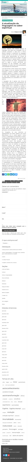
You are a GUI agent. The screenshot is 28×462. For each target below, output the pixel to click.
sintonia (22, 432)
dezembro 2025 (5, 313)
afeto (4, 382)
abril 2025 (4, 319)
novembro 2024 (5, 322)
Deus (12, 401)
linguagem (4, 182)
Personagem (13, 429)
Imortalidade (8, 419)
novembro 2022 (5, 340)
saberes (18, 182)
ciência (22, 395)
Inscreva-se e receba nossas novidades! (11, 452)
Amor (15, 382)
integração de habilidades (7, 422)
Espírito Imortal (15, 408)
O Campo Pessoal (6, 259)
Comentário (5, 192)
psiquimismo (9, 182)
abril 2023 (4, 334)
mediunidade (7, 426)
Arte (3, 385)
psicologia (20, 429)
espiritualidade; (15, 405)
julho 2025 (4, 316)
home (3, 17)
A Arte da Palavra (5, 269)
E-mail (4, 213)
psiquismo (14, 182)
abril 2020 (4, 360)
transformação (5, 435)
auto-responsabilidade (9, 385)
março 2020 (4, 363)
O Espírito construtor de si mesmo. (9, 262)
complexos (11, 399)
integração (20, 181)
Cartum (3, 256)
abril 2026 (4, 310)
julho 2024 (4, 325)
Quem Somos (6, 450)
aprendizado (21, 382)
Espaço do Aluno (5, 286)
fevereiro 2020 (5, 366)
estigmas (4, 412)
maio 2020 (4, 357)
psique (4, 432)
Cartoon (3, 272)
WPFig (25, 461)
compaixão (5, 399)
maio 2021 (4, 348)
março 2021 (4, 354)
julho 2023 (4, 331)
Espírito (12, 181)
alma (11, 382)
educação (20, 401)
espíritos (23, 408)
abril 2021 (4, 351)
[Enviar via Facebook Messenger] (16, 174)
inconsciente (18, 419)
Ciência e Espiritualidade (9, 17)
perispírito (5, 429)
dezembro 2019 (5, 372)
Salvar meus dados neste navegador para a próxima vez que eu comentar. (14, 227)
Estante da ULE (5, 289)
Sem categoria (5, 301)
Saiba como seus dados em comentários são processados (14, 233)
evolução (16, 181)
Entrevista (4, 283)
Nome (4, 207)
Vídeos (3, 304)
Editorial (3, 280)
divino (15, 401)
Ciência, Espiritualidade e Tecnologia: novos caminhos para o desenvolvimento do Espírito (13, 253)
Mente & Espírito (5, 292)
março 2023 (4, 337)
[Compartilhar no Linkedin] (11, 174)
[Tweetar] (6, 174)
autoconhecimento (11, 388)
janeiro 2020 (4, 369)
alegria (7, 382)
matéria (19, 422)
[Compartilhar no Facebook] (3, 174)
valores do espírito (18, 435)
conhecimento (7, 181)
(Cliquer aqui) (12, 441)
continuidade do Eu (6, 401)
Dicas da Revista (5, 278)
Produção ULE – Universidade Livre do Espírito (12, 458)
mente (14, 426)
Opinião (3, 298)
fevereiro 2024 (5, 328)
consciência (17, 399)
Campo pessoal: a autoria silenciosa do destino (12, 249)
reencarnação (16, 432)
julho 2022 (4, 343)
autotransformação (11, 395)
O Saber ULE (4, 295)
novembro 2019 (5, 375)
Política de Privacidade (7, 449)
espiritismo (6, 405)
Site (3, 218)
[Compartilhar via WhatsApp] (8, 174)
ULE (10, 435)
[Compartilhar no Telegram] (13, 174)
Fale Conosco (6, 448)
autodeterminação (8, 392)
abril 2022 (4, 345)
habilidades (17, 415)
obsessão (20, 426)
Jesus (15, 422)
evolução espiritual (8, 415)
